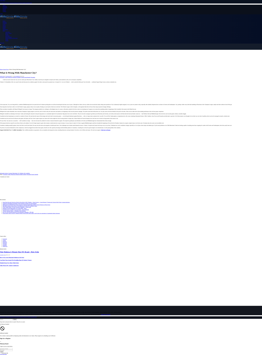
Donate (4, 8)
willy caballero (27, 173)
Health (6, 34)
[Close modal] (0, 341)
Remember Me (5, 353)
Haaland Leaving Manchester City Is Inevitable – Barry (15, 208)
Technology (5, 29)
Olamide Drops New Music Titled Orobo (9, 262)
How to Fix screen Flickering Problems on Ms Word (12, 257)
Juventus (10, 173)
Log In (2, 351)
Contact (4, 11)
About (4, 5)
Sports (4, 28)
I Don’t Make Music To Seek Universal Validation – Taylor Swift (17, 207)
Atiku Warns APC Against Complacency (9, 265)
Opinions (7, 35)
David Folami (8, 76)
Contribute (5, 7)
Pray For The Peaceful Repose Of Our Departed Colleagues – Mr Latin (18, 212)
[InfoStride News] (13, 18)
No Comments (17, 76)
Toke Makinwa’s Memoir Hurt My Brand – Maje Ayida (19, 252)
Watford (21, 173)
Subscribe (2, 43)
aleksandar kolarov (4, 173)
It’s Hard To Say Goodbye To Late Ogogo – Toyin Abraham (16, 209)
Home (4, 21)
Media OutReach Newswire (11, 38)
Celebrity (5, 23)
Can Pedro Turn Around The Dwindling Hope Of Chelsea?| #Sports (16, 260)
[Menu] (0, 44)
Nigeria (4, 25)
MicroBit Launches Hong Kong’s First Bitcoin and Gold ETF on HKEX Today (20, 206)
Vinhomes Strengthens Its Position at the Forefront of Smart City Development (20, 203)
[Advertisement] (41, 59)
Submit (14, 319)
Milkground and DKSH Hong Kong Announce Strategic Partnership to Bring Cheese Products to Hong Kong (26, 204)
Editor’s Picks (8, 33)
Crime (4, 24)
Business (5, 22)
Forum (4, 10)
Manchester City (16, 173)
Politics (4, 27)
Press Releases (8, 37)
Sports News (2, 76)
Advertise (5, 6)
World (6, 39)
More (4, 30)
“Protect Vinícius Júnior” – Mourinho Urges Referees (14, 210)
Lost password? (3, 354)
